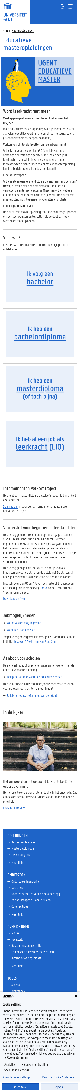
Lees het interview (14, 807)
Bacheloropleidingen (23, 842)
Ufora (43, 587)
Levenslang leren (21, 854)
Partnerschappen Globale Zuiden (31, 900)
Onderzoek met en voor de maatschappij (35, 893)
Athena (15, 984)
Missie (15, 933)
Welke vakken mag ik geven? (24, 622)
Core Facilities (19, 906)
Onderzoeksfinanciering (25, 881)
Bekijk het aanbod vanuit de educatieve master (35, 676)
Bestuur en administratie (26, 945)
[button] (70, 6)
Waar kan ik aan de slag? (21, 629)
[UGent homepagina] (40, 278)
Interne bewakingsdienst (26, 958)
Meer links (17, 862)
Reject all (59, 1087)
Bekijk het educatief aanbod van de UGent (32, 695)
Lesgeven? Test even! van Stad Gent (35, 641)
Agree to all (20, 1087)
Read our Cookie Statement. (58, 1077)
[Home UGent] (16, 11)
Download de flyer (14, 598)
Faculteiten (18, 939)
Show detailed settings (16, 1077)
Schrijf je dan (10, 506)
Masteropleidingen (23, 30)
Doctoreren (18, 887)
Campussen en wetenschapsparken (32, 951)
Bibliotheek (18, 991)
